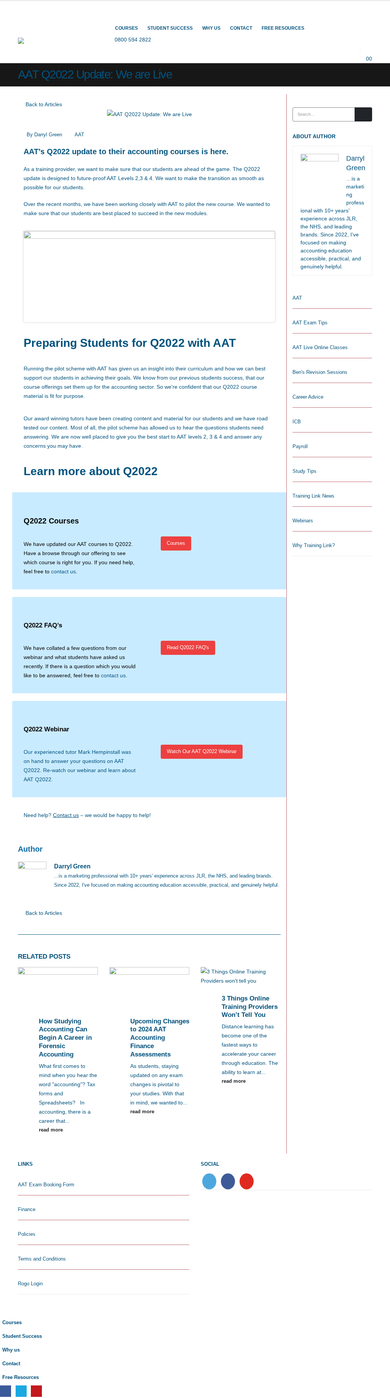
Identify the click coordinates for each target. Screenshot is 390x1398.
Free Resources (283, 28)
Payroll (300, 446)
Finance (26, 1209)
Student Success (170, 28)
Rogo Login (30, 1283)
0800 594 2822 (133, 40)
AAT (79, 134)
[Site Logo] (53, 42)
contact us (63, 571)
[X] (21, 1390)
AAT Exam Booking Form (46, 1184)
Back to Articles (43, 104)
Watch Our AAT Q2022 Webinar (202, 751)
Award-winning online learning (58, 6)
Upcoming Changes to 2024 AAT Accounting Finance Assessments (159, 1038)
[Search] (363, 114)
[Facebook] (5, 1390)
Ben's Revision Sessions (319, 372)
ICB (296, 422)
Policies (26, 1234)
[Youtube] (36, 1390)
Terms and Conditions (42, 1259)
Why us (211, 28)
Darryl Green (48, 134)
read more (51, 1130)
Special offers (177, 16)
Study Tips (304, 471)
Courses (126, 28)
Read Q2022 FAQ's (188, 647)
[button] (366, 49)
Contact (241, 28)
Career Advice (307, 397)
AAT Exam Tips (310, 323)
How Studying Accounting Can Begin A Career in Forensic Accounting (65, 1038)
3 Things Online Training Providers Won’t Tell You (250, 1007)
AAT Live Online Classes (320, 347)
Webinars (302, 520)
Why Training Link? (313, 545)
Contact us (66, 815)
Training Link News (313, 496)
